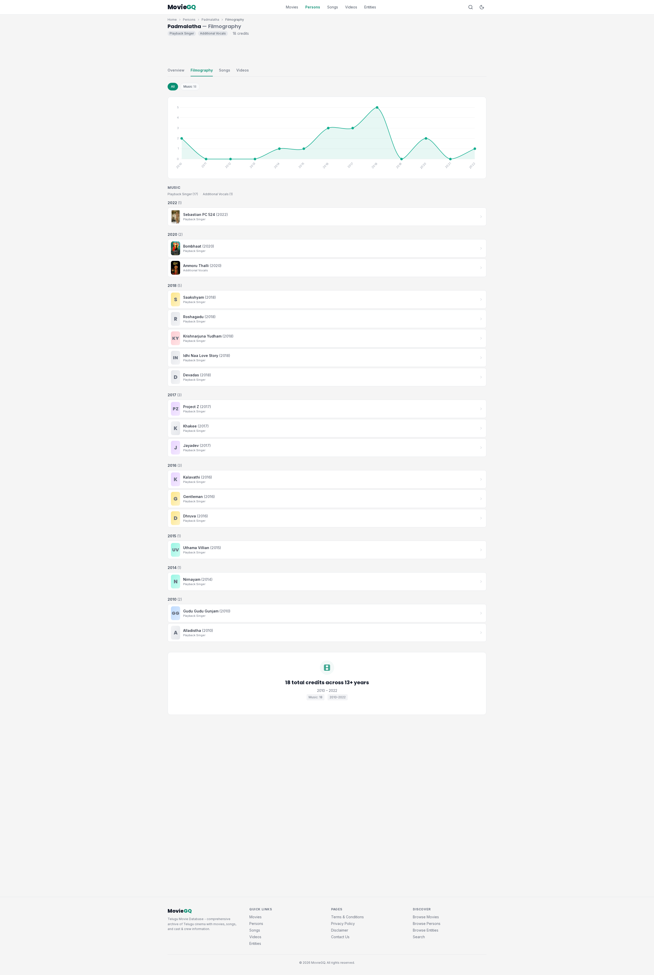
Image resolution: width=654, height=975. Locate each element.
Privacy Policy (343, 923)
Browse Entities (425, 930)
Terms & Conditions (347, 917)
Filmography (202, 70)
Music (189, 86)
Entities (370, 7)
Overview (176, 70)
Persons (312, 7)
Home (172, 19)
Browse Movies (426, 917)
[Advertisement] (327, 50)
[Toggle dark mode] (481, 7)
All (173, 86)
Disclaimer (339, 930)
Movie (182, 7)
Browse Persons (426, 923)
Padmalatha (210, 19)
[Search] (470, 7)
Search (419, 937)
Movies (292, 7)
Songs (332, 7)
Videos (351, 7)
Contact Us (340, 937)
